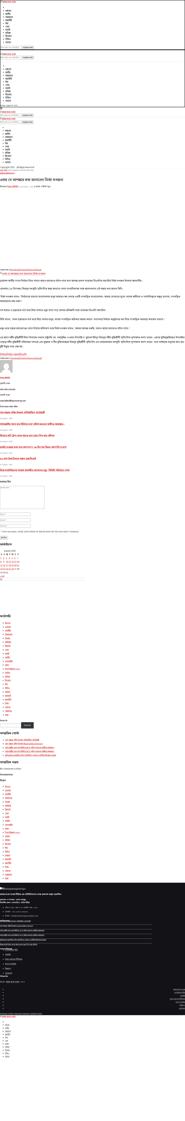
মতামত (8, 42)
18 (10, 565)
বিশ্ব (6, 23)
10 (7, 561)
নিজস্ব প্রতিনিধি (12, 186)
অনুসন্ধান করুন (28, 47)
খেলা (7, 26)
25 (10, 569)
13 (15, 561)
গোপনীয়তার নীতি (179, 992)
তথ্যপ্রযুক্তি (9, 661)
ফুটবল (7, 672)
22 (1, 569)
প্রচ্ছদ (1, 170)
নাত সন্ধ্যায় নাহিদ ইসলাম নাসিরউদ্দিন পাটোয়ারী (22, 412)
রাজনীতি (8, 20)
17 (7, 565)
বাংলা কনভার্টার (180, 1002)
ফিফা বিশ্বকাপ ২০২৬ (12, 669)
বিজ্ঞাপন (182, 1005)
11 (10, 561)
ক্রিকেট (7, 646)
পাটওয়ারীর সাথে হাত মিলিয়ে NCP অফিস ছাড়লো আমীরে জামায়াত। (32, 424)
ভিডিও (8, 39)
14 (18, 561)
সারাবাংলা (9, 17)
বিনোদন (8, 36)
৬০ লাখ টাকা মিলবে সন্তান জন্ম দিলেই (18, 459)
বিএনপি (23, 355)
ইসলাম (7, 638)
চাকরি (7, 29)
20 (15, 565)
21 (18, 565)
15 (1, 565)
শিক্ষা (7, 703)
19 (12, 565)
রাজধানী (8, 695)
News (7, 623)
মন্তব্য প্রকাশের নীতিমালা (177, 999)
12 (12, 561)
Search (3, 720)
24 (7, 569)
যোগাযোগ (182, 1008)
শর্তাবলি (182, 996)
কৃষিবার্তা (8, 642)
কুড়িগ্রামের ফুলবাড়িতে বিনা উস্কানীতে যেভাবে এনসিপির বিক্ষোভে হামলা (30, 755)
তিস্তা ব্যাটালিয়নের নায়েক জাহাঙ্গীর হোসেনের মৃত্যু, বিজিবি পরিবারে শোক (35, 470)
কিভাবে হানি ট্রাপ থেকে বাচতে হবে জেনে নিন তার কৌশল (27, 436)
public (8, 627)
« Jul (2, 576)
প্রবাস (7, 665)
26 (12, 569)
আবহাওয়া (8, 634)
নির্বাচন (3, 355)
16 (4, 565)
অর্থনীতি (8, 630)
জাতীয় (7, 13)
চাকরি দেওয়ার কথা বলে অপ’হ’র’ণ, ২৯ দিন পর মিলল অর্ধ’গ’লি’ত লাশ (33, 447)
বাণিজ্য (8, 32)
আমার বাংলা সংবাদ (12, 982)
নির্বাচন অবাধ (13, 355)
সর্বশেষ (8, 10)
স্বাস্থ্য (7, 715)
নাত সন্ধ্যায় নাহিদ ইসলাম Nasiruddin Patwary (24, 743)
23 (4, 569)
